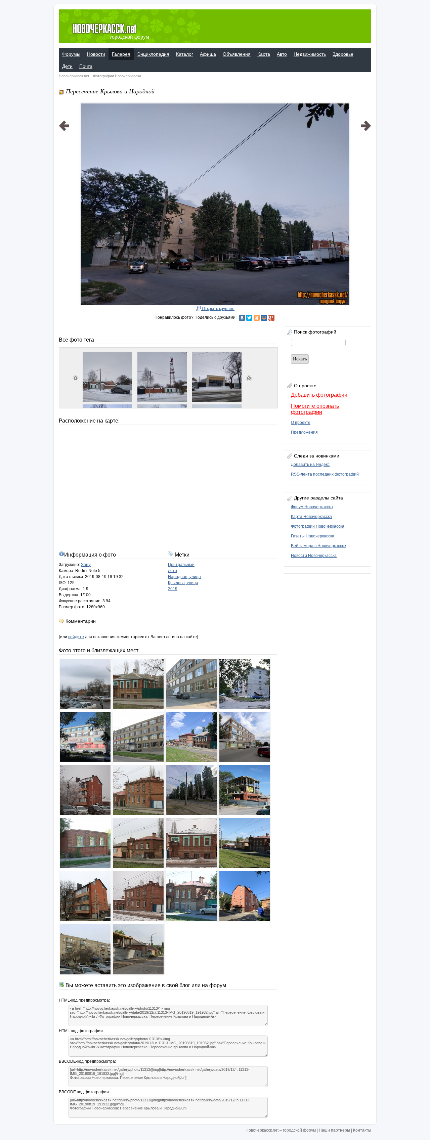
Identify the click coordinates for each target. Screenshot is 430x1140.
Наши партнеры (334, 1130)
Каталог (184, 54)
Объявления (237, 54)
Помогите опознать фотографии (315, 409)
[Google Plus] (271, 318)
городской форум (129, 37)
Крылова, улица (183, 582)
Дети (67, 66)
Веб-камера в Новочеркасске (318, 545)
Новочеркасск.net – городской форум (281, 1130)
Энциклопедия (153, 54)
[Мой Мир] (264, 318)
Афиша (208, 54)
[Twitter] (249, 318)
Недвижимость (310, 54)
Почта (85, 66)
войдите (76, 636)
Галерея (121, 54)
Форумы (71, 54)
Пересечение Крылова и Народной (110, 91)
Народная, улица (184, 576)
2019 (172, 588)
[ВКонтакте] (242, 318)
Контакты (362, 1130)
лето (172, 570)
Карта (263, 54)
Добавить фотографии (319, 395)
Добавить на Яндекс (310, 464)
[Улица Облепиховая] (365, 196)
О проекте (300, 422)
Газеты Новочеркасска (312, 536)
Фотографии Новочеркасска (117, 76)
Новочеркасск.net (74, 76)
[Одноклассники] (257, 318)
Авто (282, 54)
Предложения (304, 432)
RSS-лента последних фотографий (325, 474)
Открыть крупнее (217, 308)
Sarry (86, 564)
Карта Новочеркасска (311, 516)
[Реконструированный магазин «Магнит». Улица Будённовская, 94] (64, 196)
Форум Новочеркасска (312, 507)
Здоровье (343, 54)
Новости (96, 54)
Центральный (181, 564)
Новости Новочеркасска (314, 555)
